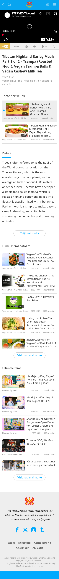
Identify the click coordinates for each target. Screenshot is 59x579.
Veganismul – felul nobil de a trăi (20, 80)
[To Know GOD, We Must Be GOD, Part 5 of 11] (13, 445)
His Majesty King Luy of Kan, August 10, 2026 (39, 399)
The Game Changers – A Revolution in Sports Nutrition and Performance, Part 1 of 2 (40, 280)
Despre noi (24, 542)
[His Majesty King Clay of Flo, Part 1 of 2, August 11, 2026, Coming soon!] (13, 381)
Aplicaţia (38, 548)
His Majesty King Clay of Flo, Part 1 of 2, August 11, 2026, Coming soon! (41, 380)
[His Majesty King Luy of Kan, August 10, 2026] (13, 402)
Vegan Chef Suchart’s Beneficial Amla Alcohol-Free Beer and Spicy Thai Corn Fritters (40, 259)
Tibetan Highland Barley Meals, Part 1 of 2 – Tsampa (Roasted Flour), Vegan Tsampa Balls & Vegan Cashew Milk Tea (42, 109)
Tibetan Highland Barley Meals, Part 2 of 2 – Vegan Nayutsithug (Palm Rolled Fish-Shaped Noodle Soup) (43, 131)
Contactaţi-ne (42, 542)
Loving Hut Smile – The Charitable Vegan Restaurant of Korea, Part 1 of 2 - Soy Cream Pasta (41, 323)
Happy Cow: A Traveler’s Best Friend (40, 298)
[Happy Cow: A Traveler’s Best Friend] (13, 302)
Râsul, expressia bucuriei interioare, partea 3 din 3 (40, 463)
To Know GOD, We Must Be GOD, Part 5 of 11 (40, 442)
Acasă (11, 542)
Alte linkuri (22, 548)
